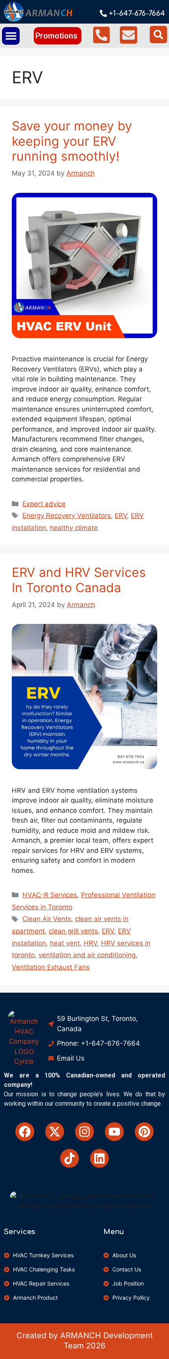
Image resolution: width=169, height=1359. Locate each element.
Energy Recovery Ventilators (66, 515)
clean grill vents (73, 931)
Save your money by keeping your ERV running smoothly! (72, 141)
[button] (11, 36)
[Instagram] (84, 1131)
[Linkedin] (99, 1158)
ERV (121, 515)
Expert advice (44, 504)
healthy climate (74, 528)
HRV (90, 943)
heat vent (65, 943)
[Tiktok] (69, 1158)
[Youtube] (114, 1131)
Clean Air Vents (46, 919)
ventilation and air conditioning (87, 955)
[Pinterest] (144, 1131)
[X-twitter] (54, 1131)
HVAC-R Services (49, 895)
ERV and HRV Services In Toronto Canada (79, 580)
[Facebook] (24, 1131)
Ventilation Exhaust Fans (51, 967)
